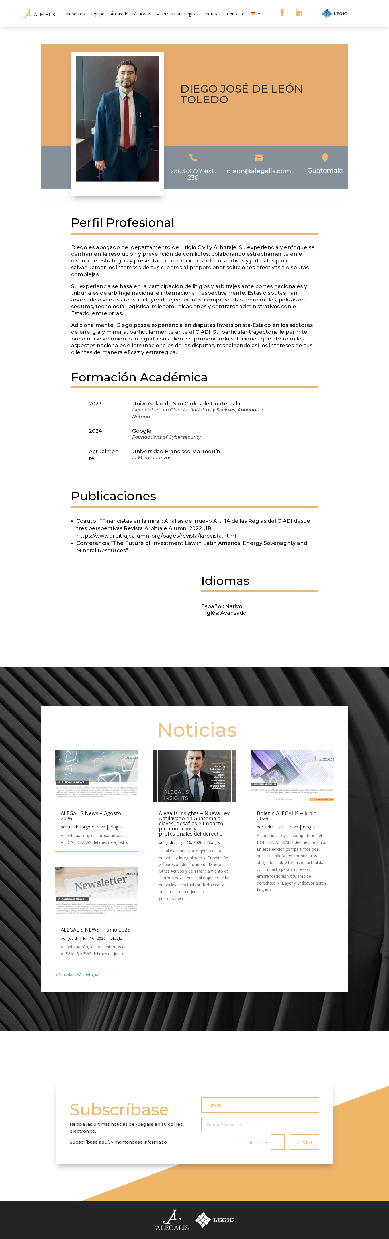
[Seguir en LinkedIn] (299, 12)
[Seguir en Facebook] (282, 12)
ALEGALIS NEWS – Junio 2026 (95, 929)
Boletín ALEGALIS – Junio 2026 (287, 816)
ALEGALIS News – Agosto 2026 (91, 816)
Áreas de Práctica (128, 14)
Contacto (236, 14)
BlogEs (116, 827)
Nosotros (75, 14)
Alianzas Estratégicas (178, 14)
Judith (73, 827)
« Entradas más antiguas (77, 974)
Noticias (213, 14)
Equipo (98, 14)
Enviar (304, 1142)
